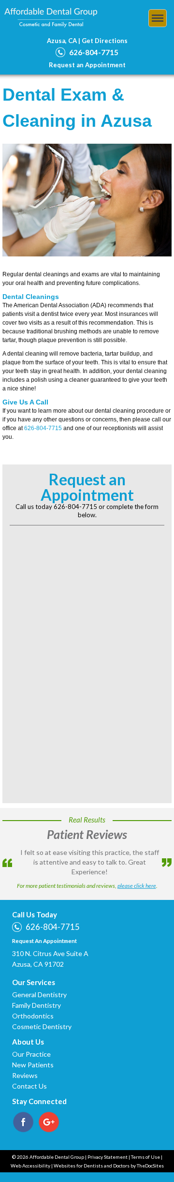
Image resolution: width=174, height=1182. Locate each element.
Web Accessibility (30, 1156)
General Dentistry (39, 985)
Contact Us (29, 1077)
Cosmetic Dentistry (42, 1017)
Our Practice (31, 1045)
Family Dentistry (36, 996)
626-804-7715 (93, 52)
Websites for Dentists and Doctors (92, 1156)
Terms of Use (145, 1148)
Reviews (25, 1066)
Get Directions (105, 41)
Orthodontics (33, 1006)
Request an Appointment (87, 65)
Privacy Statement (107, 1148)
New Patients (33, 1055)
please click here (136, 876)
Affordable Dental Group (50, 17)
